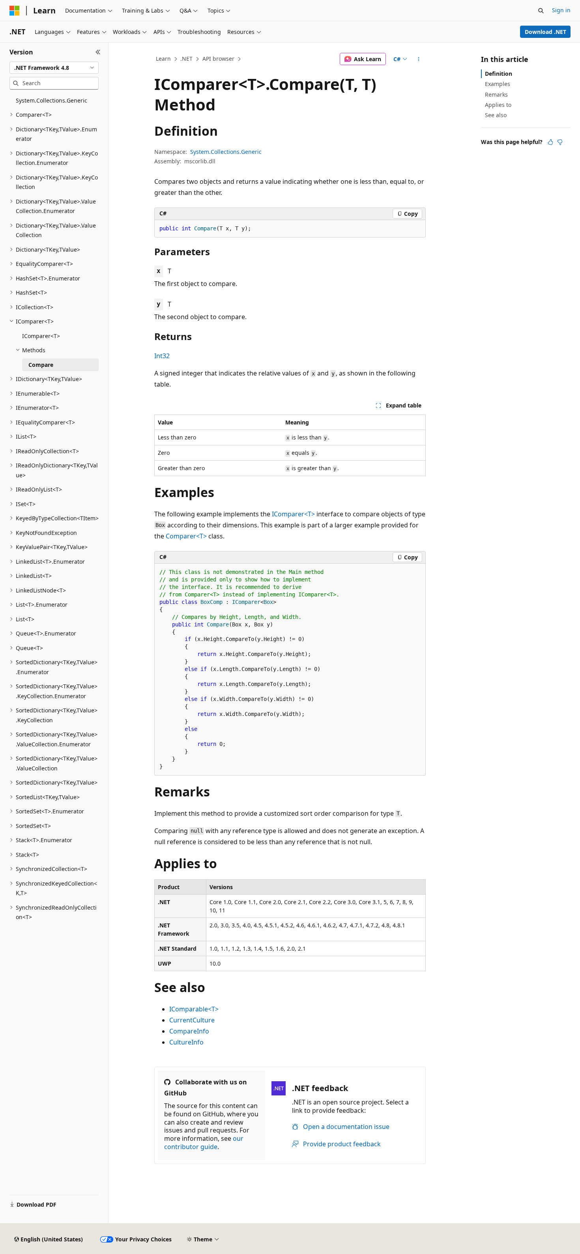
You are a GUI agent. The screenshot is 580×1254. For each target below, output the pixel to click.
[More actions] (419, 59)
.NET (186, 58)
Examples (497, 84)
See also (496, 115)
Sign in (561, 10)
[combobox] (54, 68)
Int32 (162, 355)
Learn (163, 58)
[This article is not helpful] (560, 142)
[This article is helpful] (550, 142)
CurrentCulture (192, 1020)
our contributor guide (203, 1142)
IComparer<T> (293, 514)
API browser (218, 58)
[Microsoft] (14, 11)
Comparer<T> (186, 536)
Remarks (496, 94)
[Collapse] (98, 52)
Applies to (498, 104)
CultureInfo (186, 1042)
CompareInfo (189, 1031)
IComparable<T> (194, 1009)
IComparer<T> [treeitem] (41, 336)
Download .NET (545, 32)
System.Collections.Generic (226, 151)
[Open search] (541, 11)
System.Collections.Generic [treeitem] (51, 100)
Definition (498, 73)
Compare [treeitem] (40, 364)
